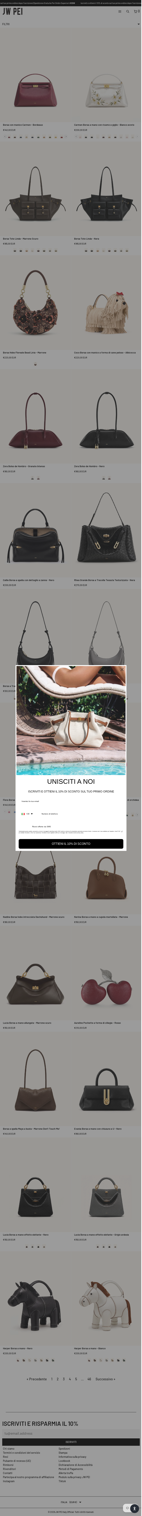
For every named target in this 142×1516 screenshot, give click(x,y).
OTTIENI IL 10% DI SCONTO (70, 843)
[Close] (121, 669)
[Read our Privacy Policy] (121, 832)
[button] (132, 1508)
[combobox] (26, 814)
